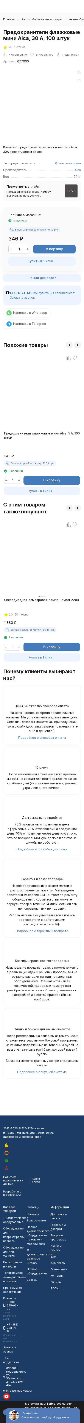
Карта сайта (36, 1180)
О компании (59, 1269)
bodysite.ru (13, 1194)
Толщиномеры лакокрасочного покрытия (14, 1277)
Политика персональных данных (13, 1180)
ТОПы (55, 1288)
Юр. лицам (58, 1262)
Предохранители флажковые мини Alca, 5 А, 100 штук (42, 435)
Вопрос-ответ (36, 1220)
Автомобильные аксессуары (42, 19)
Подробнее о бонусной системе (42, 1072)
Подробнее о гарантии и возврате (42, 931)
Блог (54, 1256)
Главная (9, 19)
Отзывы (56, 1282)
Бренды (32, 1279)
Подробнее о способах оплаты (42, 737)
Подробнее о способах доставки (42, 849)
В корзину (54, 249)
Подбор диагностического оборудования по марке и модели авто (40, 1235)
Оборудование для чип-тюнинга (13, 1252)
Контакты (33, 1214)
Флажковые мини (68, 163)
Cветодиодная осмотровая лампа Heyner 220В (41, 600)
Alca (78, 170)
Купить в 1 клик (40, 261)
